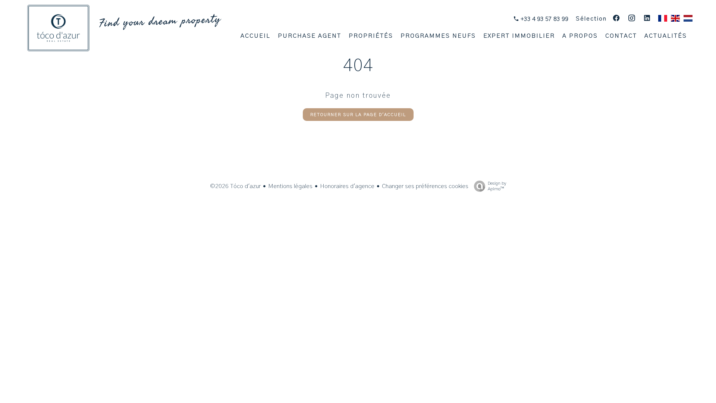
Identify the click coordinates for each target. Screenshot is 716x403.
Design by (497, 186)
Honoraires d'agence (347, 186)
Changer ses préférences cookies (425, 186)
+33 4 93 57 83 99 (543, 19)
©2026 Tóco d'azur (235, 186)
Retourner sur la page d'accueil (358, 114)
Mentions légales (290, 186)
